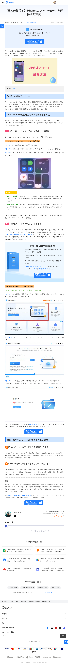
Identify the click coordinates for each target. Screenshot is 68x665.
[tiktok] (60, 628)
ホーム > (6, 601)
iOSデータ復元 (13, 587)
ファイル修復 (55, 587)
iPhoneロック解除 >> (30, 22)
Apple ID (34, 269)
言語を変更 (34, 641)
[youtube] (56, 628)
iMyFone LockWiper (35, 424)
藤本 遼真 (17, 512)
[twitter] (52, 628)
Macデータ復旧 (42, 587)
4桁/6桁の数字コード (31, 266)
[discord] (64, 628)
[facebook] (48, 628)
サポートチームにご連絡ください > (44, 592)
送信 (63, 635)
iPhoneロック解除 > (14, 601)
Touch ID (41, 266)
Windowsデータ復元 (28, 587)
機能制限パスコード (44, 269)
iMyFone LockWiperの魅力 (42, 246)
